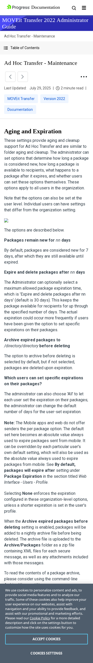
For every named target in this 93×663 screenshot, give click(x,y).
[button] (46, 48)
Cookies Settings (46, 653)
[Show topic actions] (84, 77)
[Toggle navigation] (84, 7)
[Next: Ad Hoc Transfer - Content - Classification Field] (22, 76)
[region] (46, 623)
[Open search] (74, 7)
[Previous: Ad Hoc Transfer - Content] (10, 76)
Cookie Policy (40, 618)
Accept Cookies (47, 639)
